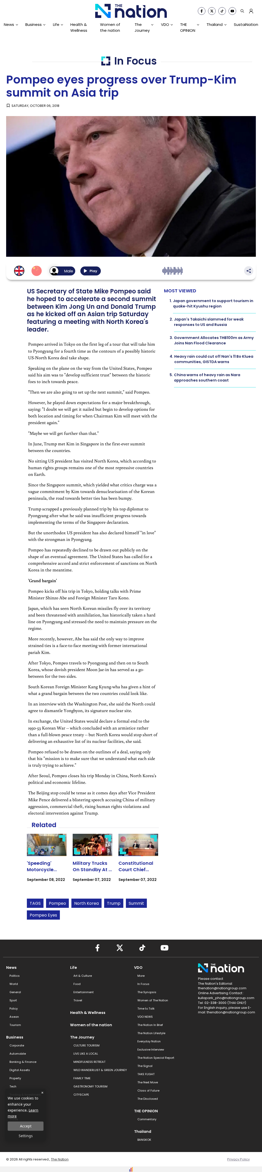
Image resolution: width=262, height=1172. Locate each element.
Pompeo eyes (43, 915)
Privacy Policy (238, 1159)
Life (56, 24)
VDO (165, 24)
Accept (25, 1126)
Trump (114, 903)
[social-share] (201, 11)
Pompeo (57, 903)
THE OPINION (187, 27)
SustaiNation (246, 24)
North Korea (86, 903)
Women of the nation (110, 27)
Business (33, 24)
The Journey (142, 27)
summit (136, 903)
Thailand (214, 24)
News (9, 24)
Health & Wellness (78, 27)
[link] (47, 862)
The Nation (60, 1159)
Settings (26, 1135)
